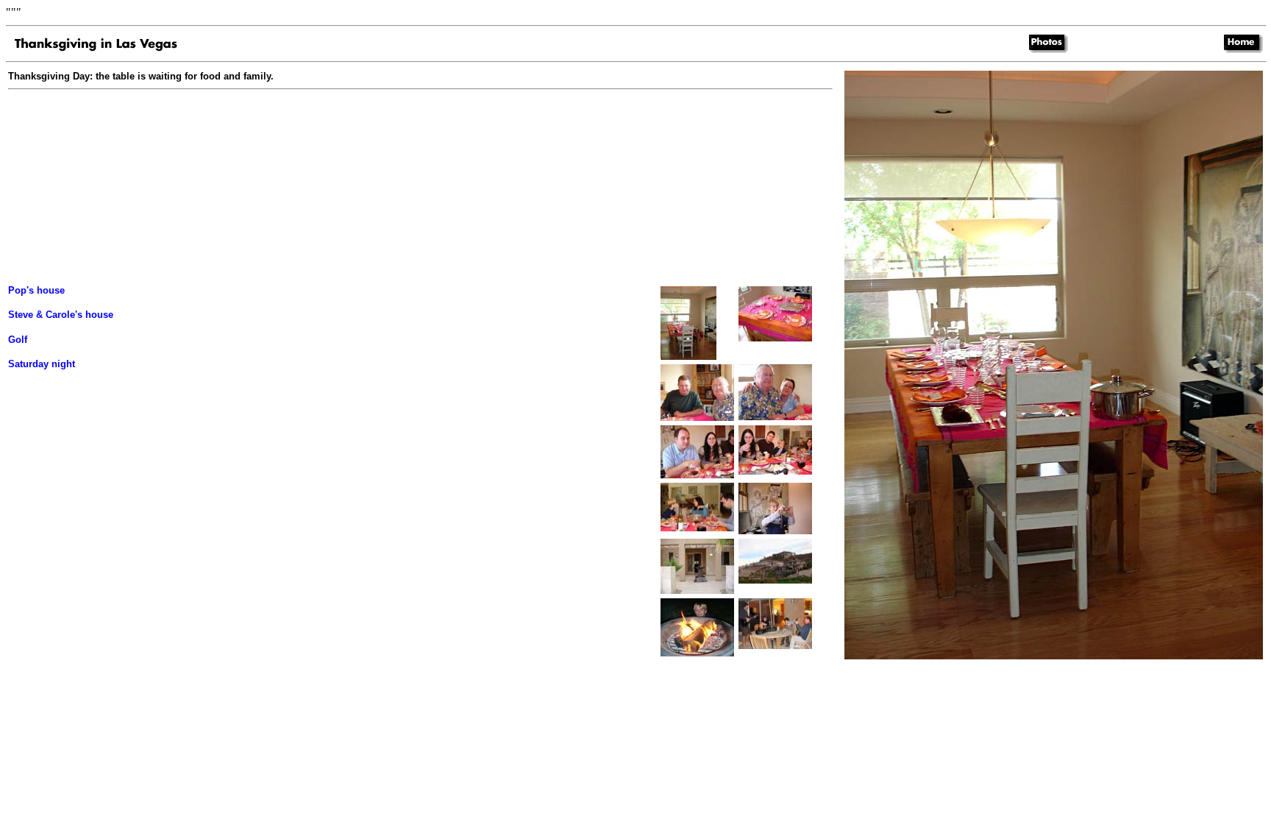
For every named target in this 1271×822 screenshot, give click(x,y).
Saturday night (41, 363)
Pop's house (36, 290)
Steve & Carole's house (60, 314)
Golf (17, 339)
